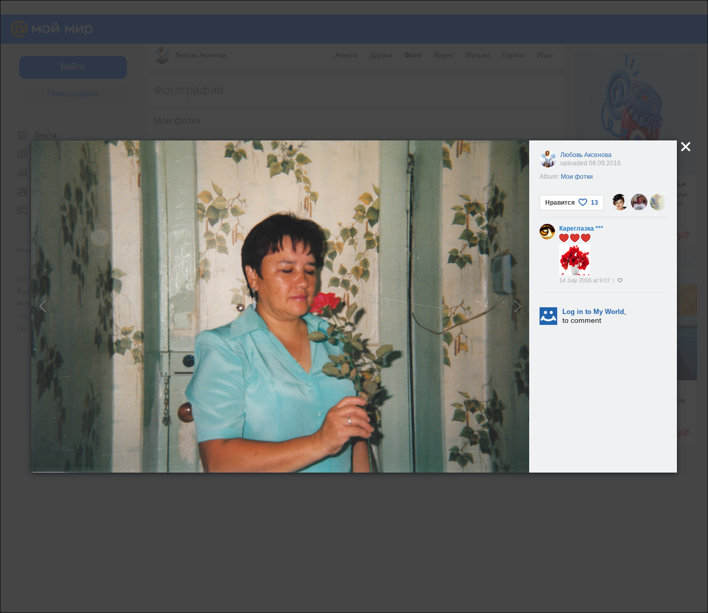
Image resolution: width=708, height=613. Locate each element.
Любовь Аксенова (586, 155)
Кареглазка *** (581, 228)
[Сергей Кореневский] (639, 202)
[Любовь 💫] (658, 202)
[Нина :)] (620, 202)
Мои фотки (577, 176)
